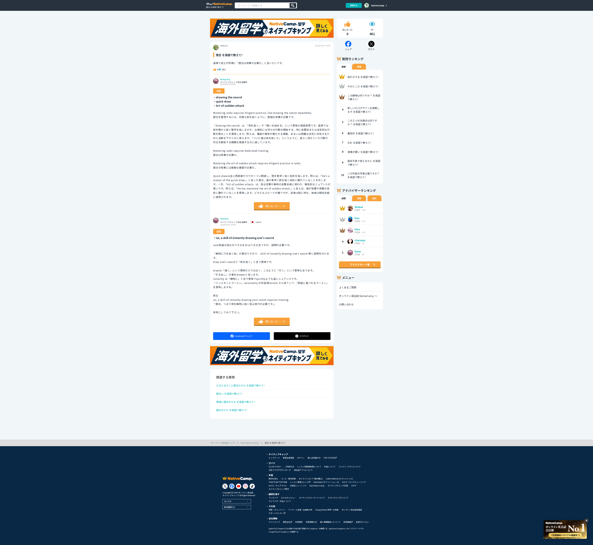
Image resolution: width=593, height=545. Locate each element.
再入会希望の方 (314, 458)
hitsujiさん (225, 79)
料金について (329, 467)
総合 (374, 198)
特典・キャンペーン (277, 510)
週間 (343, 66)
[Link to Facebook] (231, 486)
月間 (359, 66)
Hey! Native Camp (316, 486)
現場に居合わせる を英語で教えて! (235, 402)
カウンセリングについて (338, 498)
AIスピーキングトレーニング (354, 482)
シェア (243, 336)
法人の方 (227, 501)
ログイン (301, 458)
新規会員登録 (288, 458)
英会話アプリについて (303, 470)
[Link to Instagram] (245, 486)
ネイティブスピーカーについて (312, 498)
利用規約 (299, 522)
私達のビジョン (362, 522)
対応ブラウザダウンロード (280, 470)
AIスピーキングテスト (278, 486)
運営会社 (286, 522)
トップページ (274, 458)
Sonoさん (224, 219)
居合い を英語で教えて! (229, 393)
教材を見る (273, 479)
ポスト (304, 336)
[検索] (293, 5)
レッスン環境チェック (299, 482)
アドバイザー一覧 (360, 264)
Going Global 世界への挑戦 (327, 510)
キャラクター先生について (280, 501)
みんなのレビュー (288, 498)
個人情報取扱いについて (330, 522)
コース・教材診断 (288, 479)
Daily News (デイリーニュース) (326, 482)
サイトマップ (274, 522)
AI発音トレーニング (298, 486)
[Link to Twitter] (225, 486)
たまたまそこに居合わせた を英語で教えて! (240, 385)
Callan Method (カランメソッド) (339, 479)
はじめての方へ (275, 467)
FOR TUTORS (329, 458)
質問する (353, 5)
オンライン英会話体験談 (352, 510)
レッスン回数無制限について (309, 467)
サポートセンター (276, 513)
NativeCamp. (378, 5)
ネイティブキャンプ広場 (338, 486)
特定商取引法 (311, 522)
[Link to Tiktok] (252, 486)
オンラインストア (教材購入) (311, 479)
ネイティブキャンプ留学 (279, 489)
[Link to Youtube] (238, 486)
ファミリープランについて (350, 467)
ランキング (273, 498)
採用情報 (347, 522)
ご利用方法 (289, 467)
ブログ (353, 486)
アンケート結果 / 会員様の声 (300, 510)
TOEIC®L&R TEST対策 (278, 482)
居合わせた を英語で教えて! (231, 410)
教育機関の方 (229, 507)
